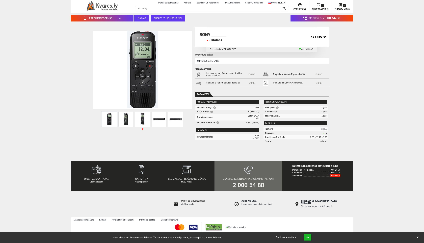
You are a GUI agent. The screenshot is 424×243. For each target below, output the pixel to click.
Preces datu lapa (209, 61)
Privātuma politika (232, 3)
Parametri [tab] (203, 94)
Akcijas (142, 18)
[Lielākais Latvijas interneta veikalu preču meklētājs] (215, 227)
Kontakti (187, 3)
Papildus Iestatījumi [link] (286, 237)
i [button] (214, 108)
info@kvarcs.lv (187, 204)
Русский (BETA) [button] (278, 3)
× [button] (418, 237)
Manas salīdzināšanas (168, 3)
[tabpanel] (109, 119)
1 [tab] (142, 129)
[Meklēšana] (284, 8)
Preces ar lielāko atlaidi (168, 18)
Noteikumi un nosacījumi (207, 3)
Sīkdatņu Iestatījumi (254, 3)
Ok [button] (307, 237)
